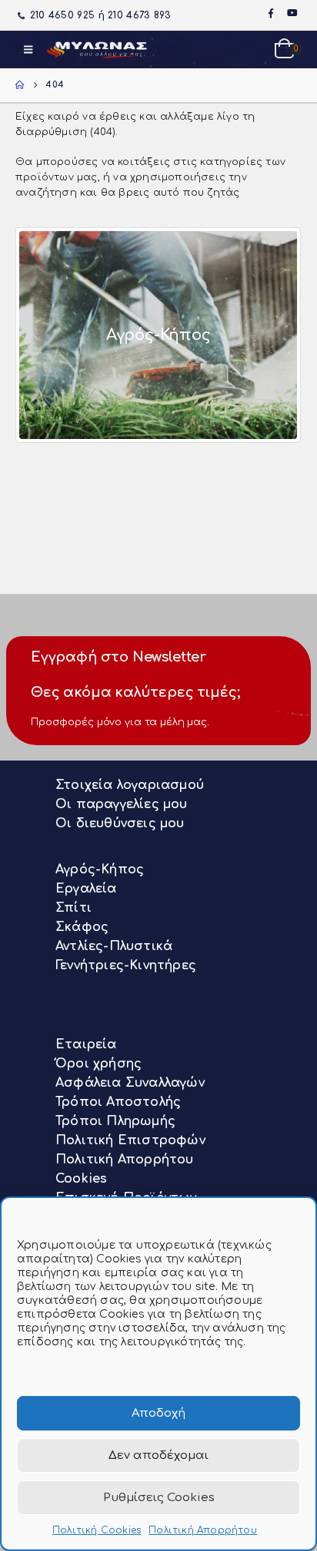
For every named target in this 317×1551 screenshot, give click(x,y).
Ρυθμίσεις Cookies (159, 1497)
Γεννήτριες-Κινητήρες (125, 965)
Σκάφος (81, 927)
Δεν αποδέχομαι (158, 1455)
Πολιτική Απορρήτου (202, 1530)
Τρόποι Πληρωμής (115, 1121)
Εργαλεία (86, 889)
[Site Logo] (97, 49)
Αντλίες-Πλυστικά (113, 946)
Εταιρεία (86, 1044)
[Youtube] (292, 13)
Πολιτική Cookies (96, 1530)
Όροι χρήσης (98, 1064)
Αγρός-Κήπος (99, 869)
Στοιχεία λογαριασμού (129, 785)
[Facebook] (271, 13)
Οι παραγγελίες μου (121, 804)
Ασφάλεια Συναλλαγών (130, 1083)
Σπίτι (73, 908)
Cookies (81, 1179)
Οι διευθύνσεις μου (120, 823)
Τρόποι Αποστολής (118, 1102)
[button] (28, 50)
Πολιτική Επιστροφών (130, 1140)
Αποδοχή (158, 1413)
